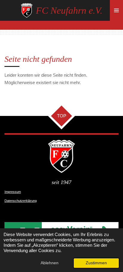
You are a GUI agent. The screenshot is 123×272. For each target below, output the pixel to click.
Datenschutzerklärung (20, 200)
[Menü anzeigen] (116, 10)
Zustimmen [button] (96, 263)
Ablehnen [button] (50, 263)
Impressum (12, 192)
